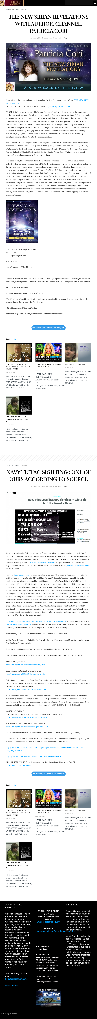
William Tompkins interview (78, 565)
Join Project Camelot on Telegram (49, 327)
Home (8, 9)
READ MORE (11, 985)
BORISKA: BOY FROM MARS (75, 364)
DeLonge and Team (21, 575)
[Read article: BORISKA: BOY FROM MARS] (78, 352)
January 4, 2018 (35, 38)
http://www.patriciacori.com (58, 106)
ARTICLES (24, 9)
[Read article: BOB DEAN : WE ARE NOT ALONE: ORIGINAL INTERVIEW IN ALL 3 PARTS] (19, 352)
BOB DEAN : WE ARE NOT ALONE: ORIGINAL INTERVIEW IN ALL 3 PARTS (18, 366)
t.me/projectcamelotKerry (48, 922)
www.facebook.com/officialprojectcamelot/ (55, 931)
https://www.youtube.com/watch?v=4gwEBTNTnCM (27, 726)
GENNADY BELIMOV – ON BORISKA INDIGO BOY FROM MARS (17, 419)
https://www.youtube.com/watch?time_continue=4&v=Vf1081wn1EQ (35, 756)
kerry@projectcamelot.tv (16, 979)
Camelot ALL (15, 9)
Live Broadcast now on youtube (18, 624)
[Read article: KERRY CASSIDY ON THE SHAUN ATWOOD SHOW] (48, 352)
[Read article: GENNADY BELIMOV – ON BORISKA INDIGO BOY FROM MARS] (19, 405)
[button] (95, 3)
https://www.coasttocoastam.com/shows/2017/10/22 (27, 717)
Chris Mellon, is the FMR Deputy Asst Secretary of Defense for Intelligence (36, 621)
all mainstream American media (42, 562)
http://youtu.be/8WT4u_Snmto (18, 765)
